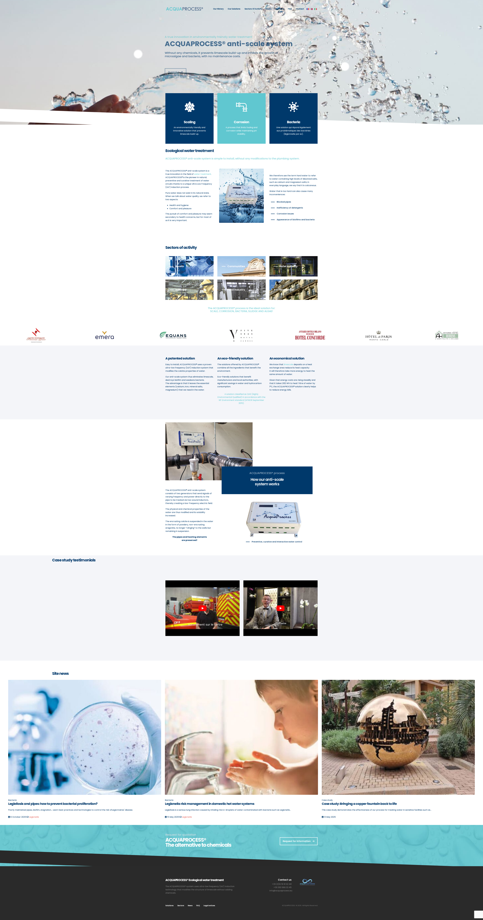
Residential (286, 289)
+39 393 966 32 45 (282, 890)
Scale (185, 817)
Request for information (297, 844)
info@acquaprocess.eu (280, 894)
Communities (236, 266)
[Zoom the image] (307, 883)
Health (179, 266)
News (268, 9)
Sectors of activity (253, 9)
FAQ (290, 9)
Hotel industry (288, 266)
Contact (300, 9)
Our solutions (234, 9)
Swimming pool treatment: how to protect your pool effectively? (369, 804)
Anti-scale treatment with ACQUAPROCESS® (40, 804)
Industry (181, 289)
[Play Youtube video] (202, 608)
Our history (218, 9)
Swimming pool (349, 820)
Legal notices (209, 909)
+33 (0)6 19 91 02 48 (282, 887)
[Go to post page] (84, 737)
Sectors (180, 909)
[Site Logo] (184, 9)
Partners (280, 9)
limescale (288, 364)
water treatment (202, 174)
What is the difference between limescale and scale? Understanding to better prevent (228, 804)
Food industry (236, 289)
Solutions (169, 909)
